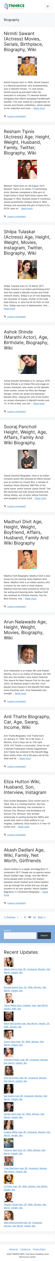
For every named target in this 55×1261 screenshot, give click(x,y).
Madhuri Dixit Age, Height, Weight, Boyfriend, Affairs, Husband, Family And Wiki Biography (26, 532)
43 (35, 917)
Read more (39, 108)
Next (41, 917)
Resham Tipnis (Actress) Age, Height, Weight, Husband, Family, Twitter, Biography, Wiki (27, 142)
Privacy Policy (39, 1249)
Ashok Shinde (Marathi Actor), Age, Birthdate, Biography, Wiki (26, 339)
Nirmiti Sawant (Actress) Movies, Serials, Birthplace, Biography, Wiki (23, 41)
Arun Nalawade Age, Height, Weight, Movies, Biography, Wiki (25, 629)
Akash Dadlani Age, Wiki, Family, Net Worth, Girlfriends (24, 855)
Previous (9, 917)
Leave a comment (16, 116)
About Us (13, 1249)
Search (7, 930)
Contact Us (25, 1249)
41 (25, 917)
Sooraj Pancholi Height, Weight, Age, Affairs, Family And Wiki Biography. (25, 434)
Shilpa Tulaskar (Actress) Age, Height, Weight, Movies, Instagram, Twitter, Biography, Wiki (27, 242)
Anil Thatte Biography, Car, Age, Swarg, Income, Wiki (27, 722)
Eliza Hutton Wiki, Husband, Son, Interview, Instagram (25, 787)
